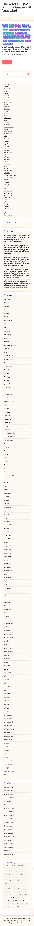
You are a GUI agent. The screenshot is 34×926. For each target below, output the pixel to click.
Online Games (8, 451)
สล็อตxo (6, 213)
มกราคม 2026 (8, 812)
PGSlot (12, 30)
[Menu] (4, 15)
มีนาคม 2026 (8, 805)
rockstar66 (7, 535)
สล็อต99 (6, 704)
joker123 (6, 86)
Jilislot (11, 27)
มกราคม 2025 (8, 851)
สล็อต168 (7, 138)
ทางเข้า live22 (8, 637)
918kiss (6, 84)
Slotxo (5, 35)
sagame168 (8, 546)
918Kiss (5, 24)
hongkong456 (8, 398)
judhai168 (7, 422)
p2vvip (6, 458)
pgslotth (7, 511)
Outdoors (7, 454)
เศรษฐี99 (7, 768)
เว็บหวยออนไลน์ (8, 764)
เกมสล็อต (6, 747)
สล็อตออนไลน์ (12, 41)
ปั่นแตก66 (17, 38)
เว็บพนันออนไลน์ (7, 43)
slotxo (6, 168)
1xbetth (6, 313)
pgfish (6, 489)
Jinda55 (16, 874)
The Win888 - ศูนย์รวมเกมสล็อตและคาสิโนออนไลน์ (16, 7)
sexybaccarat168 (8, 33)
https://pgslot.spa (10, 177)
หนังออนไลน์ (7, 118)
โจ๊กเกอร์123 (7, 200)
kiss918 (6, 184)
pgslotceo (7, 507)
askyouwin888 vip (10, 345)
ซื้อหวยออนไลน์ (8, 131)
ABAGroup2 (17, 24)
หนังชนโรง (7, 89)
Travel (6, 613)
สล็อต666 (7, 687)
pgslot (6, 104)
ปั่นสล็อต (6, 655)
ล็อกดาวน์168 (8, 673)
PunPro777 (19, 30)
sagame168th (8, 91)
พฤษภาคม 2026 (9, 798)
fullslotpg (7, 109)
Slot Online (23, 33)
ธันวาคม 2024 (8, 854)
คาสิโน (11, 35)
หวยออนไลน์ (7, 133)
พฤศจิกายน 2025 (9, 815)
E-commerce (8, 366)
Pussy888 (27, 30)
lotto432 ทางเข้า (9, 433)
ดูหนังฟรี (6, 95)
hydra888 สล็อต (9, 401)
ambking (7, 341)
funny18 (6, 380)
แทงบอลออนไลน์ (9, 771)
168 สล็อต (7, 299)
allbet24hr (7, 334)
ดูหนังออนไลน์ (8, 193)
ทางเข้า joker (8, 195)
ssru (5, 599)
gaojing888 (8, 384)
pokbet (6, 514)
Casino (5, 27)
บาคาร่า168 (7, 102)
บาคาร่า (28, 35)
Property (7, 518)
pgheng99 (7, 107)
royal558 (7, 539)
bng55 (6, 352)
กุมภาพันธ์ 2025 (9, 847)
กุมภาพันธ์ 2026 (9, 808)
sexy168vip (7, 563)
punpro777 (7, 129)
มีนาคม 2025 (8, 843)
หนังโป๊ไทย (7, 173)
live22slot (7, 430)
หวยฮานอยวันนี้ (8, 740)
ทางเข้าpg (7, 641)
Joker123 (17, 27)
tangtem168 (8, 602)
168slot (7, 865)
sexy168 (6, 560)
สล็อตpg (6, 708)
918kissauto (8, 320)
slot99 (6, 148)
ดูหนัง (5, 113)
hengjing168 (8, 394)
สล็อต (4, 41)
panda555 (7, 461)
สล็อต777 (6, 690)
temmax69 (7, 609)
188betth (7, 306)
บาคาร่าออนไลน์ (7, 38)
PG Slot (5, 30)
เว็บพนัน (28, 41)
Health (6, 391)
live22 (6, 111)
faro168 (6, 370)
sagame (6, 542)
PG (29, 27)
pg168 (6, 144)
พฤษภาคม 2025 (9, 836)
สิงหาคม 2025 (8, 826)
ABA (10, 24)
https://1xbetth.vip (10, 175)
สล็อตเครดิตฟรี (8, 722)
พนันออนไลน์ (25, 38)
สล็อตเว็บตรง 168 (9, 729)
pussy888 (7, 98)
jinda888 (7, 412)
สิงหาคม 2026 (8, 787)
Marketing (7, 444)
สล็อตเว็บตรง (8, 153)
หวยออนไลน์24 (8, 736)
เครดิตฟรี (7, 750)
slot (5, 188)
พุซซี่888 (6, 669)
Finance (6, 373)
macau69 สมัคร (9, 440)
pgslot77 (7, 122)
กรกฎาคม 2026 (8, 791)
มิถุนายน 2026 (8, 794)
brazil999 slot (8, 356)
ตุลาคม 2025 (8, 819)
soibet (6, 592)
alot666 (6, 338)
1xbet (6, 310)
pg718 (6, 482)
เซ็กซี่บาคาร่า (8, 754)
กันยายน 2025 (8, 822)
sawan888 (7, 553)
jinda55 (6, 146)
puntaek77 (7, 525)
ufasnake (7, 616)
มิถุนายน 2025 (8, 833)
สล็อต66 (6, 150)
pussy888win (8, 532)
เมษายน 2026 (8, 801)
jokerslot (7, 209)
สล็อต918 (7, 697)
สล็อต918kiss (8, 701)
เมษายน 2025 (8, 840)
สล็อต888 (7, 157)
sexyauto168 (8, 567)
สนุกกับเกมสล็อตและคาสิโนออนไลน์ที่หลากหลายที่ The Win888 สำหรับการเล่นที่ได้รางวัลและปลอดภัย (16, 49)
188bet (6, 303)
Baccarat (25, 24)
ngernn (24, 27)
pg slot (6, 182)
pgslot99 (7, 504)
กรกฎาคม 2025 (8, 829)
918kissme (7, 324)
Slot (17, 33)
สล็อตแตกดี (7, 733)
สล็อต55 (6, 683)
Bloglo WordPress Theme (17, 923)
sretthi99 (7, 595)
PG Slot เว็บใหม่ (9, 475)
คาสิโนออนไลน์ (19, 35)
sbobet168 (7, 556)
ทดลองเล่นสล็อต (8, 634)
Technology (8, 606)
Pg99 (6, 486)
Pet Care (7, 465)
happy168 (7, 387)
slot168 (6, 581)
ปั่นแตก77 (7, 662)
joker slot (7, 197)
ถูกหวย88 (7, 630)
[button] (28, 74)
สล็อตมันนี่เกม (8, 715)
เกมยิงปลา (21, 41)
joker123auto (8, 419)
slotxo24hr (7, 588)
